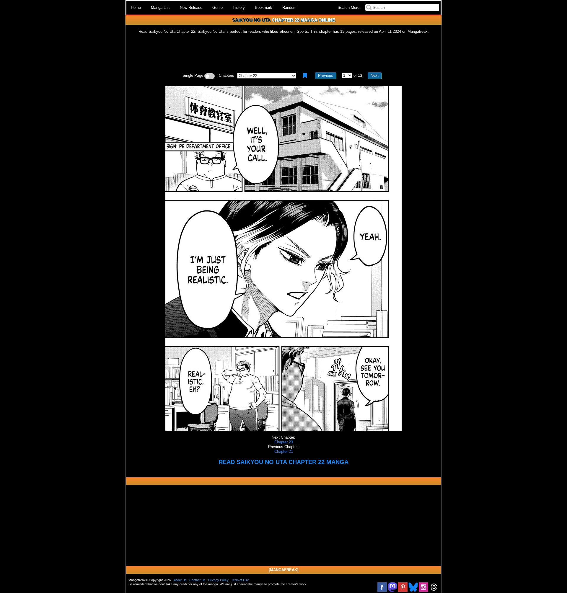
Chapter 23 (283, 442)
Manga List (160, 7)
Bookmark (263, 7)
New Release (191, 7)
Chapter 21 (283, 451)
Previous (325, 75)
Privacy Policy (218, 580)
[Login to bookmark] (305, 75)
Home (136, 7)
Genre (217, 7)
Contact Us (197, 580)
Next (375, 75)
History (239, 7)
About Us (180, 580)
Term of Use (240, 580)
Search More (348, 7)
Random (289, 7)
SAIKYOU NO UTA (251, 19)
